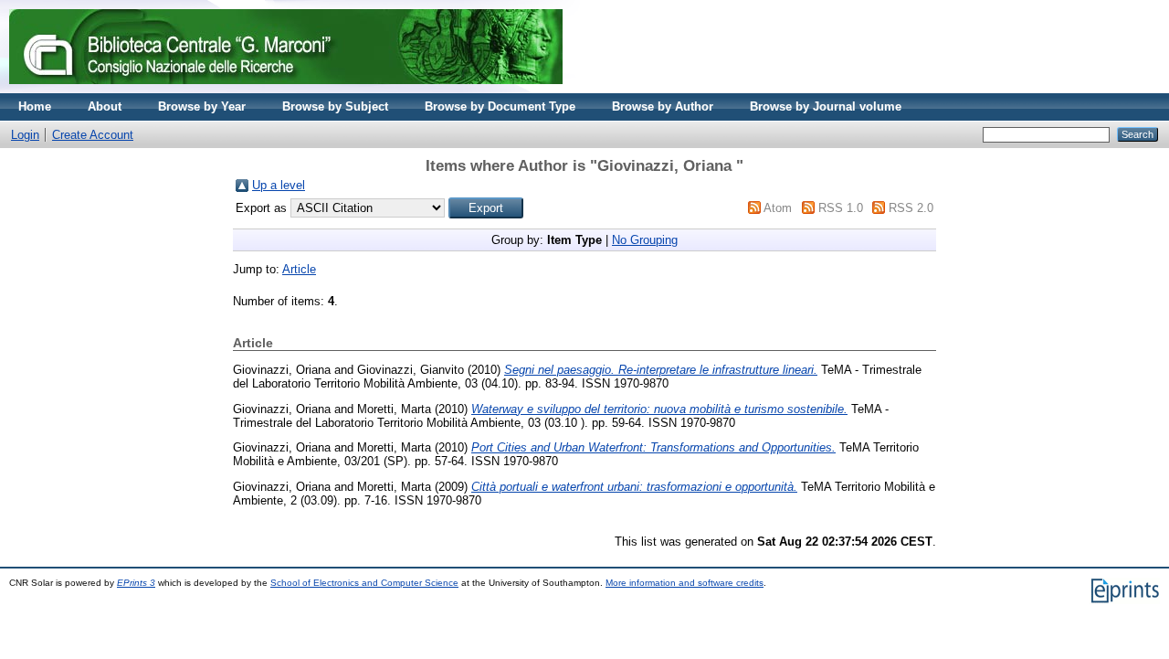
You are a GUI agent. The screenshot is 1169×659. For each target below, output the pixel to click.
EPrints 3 (136, 583)
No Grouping (645, 240)
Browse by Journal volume (825, 106)
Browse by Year (202, 106)
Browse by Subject (335, 106)
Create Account (92, 135)
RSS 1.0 (840, 208)
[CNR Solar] (286, 89)
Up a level (278, 185)
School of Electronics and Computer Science (364, 583)
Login (25, 135)
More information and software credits (685, 583)
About (104, 106)
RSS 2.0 (911, 208)
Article (299, 269)
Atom (778, 208)
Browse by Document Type (500, 106)
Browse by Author (662, 106)
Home (34, 106)
